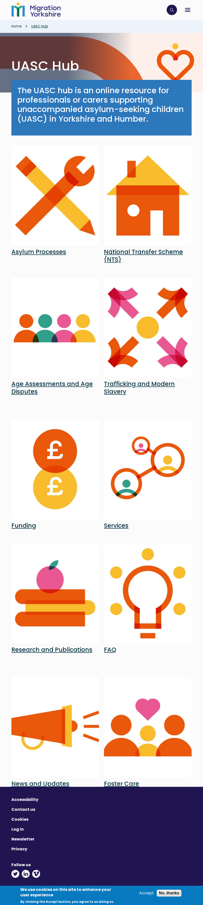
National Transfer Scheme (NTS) (143, 256)
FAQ (110, 650)
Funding (23, 525)
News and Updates (40, 784)
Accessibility (24, 799)
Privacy (19, 849)
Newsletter (22, 839)
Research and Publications (51, 650)
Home (16, 26)
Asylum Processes (38, 252)
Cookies (19, 819)
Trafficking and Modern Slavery (139, 388)
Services (116, 525)
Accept (146, 893)
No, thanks (169, 893)
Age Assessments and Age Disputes (52, 388)
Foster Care (121, 784)
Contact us (23, 809)
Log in (17, 829)
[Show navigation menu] (187, 10)
